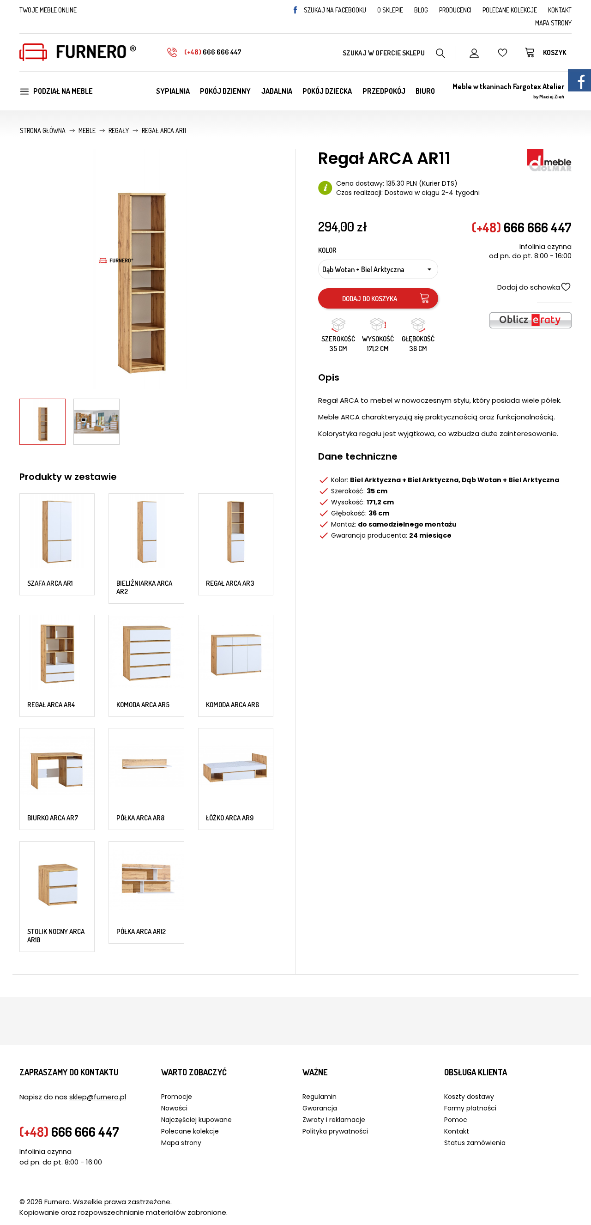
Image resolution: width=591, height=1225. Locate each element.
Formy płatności (470, 1108)
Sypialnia (173, 91)
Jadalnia (276, 91)
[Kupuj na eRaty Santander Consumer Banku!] (530, 319)
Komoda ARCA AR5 (142, 704)
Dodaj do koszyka (369, 298)
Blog (421, 10)
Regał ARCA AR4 (51, 704)
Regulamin (319, 1096)
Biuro (425, 91)
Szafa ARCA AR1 (49, 583)
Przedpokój (383, 91)
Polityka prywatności (335, 1131)
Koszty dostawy (469, 1096)
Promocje (176, 1096)
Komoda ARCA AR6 (232, 704)
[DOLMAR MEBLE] (549, 159)
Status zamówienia (475, 1142)
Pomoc (455, 1119)
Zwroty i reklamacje (333, 1119)
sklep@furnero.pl (97, 1097)
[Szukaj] (440, 52)
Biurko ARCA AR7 (52, 817)
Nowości (174, 1108)
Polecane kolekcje (509, 10)
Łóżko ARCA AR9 (229, 817)
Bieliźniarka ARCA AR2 (144, 587)
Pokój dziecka (327, 91)
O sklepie (390, 10)
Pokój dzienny (225, 91)
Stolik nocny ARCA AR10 (55, 935)
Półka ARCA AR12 (141, 931)
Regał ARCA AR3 (230, 583)
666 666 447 (212, 52)
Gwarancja (319, 1108)
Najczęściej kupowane (196, 1119)
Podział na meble (63, 91)
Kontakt (560, 10)
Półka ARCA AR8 (140, 817)
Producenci (455, 10)
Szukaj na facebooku (335, 10)
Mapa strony (553, 23)
